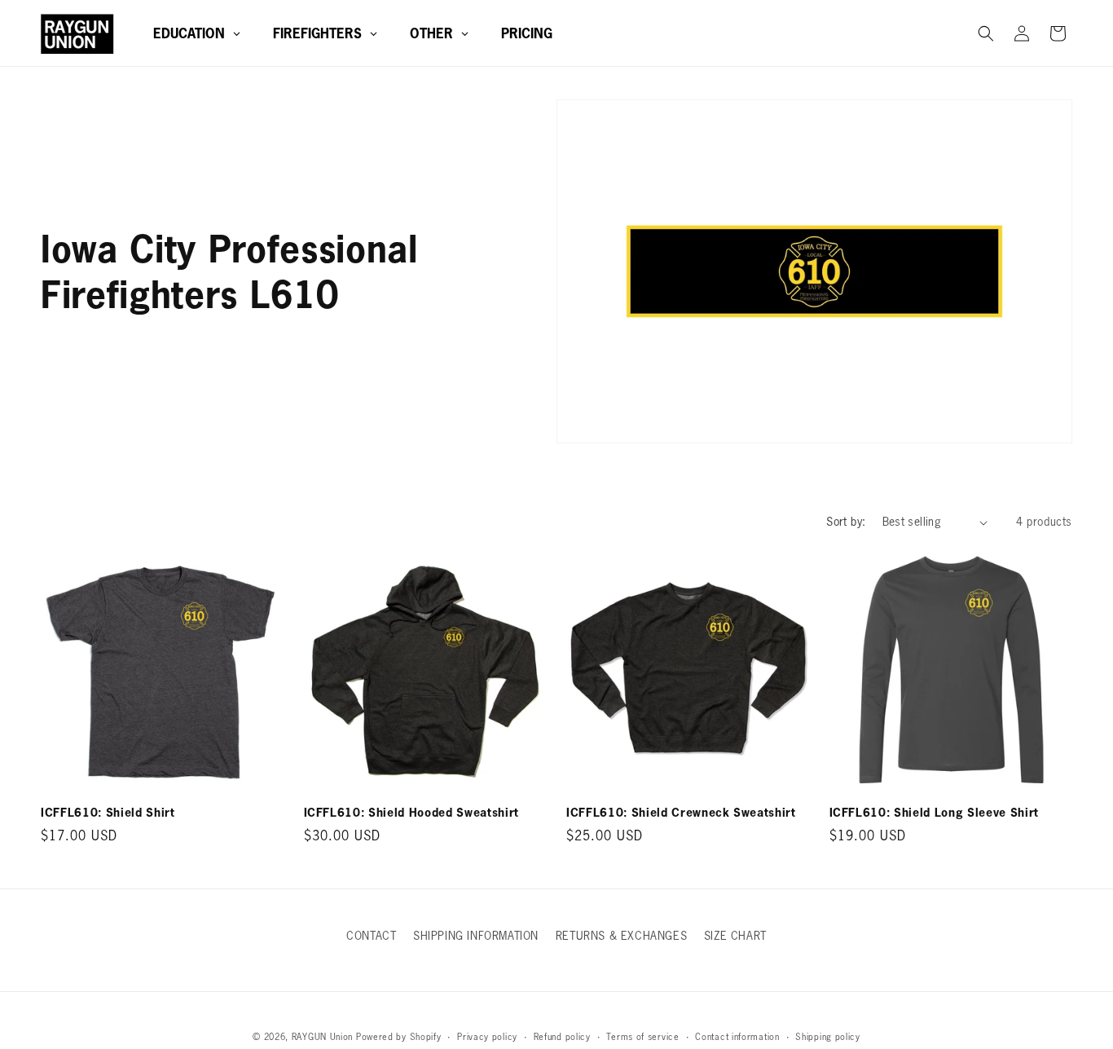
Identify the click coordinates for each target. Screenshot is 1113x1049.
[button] (986, 33)
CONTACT (371, 935)
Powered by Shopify (399, 1036)
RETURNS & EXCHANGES (621, 935)
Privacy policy (487, 1036)
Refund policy (562, 1036)
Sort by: (845, 521)
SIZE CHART (735, 935)
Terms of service (642, 1036)
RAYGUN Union (322, 1036)
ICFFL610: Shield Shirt (108, 812)
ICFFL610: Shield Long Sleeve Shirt (934, 812)
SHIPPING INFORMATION (476, 935)
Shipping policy (827, 1036)
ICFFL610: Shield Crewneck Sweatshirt (681, 812)
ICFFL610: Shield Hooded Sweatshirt (411, 812)
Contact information (737, 1036)
